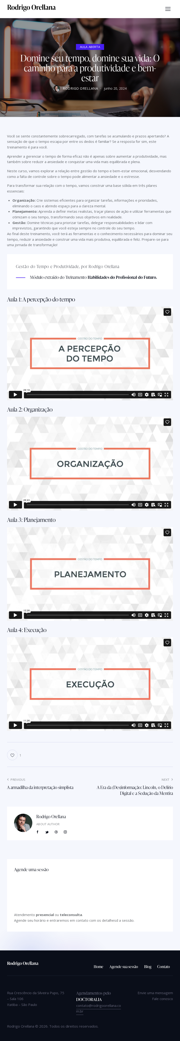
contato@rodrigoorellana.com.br (98, 1008)
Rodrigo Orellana (51, 816)
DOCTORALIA (89, 999)
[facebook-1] (37, 832)
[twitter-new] (47, 832)
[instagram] (65, 832)
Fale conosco (162, 998)
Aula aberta (90, 47)
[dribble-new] (56, 832)
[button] (168, 9)
